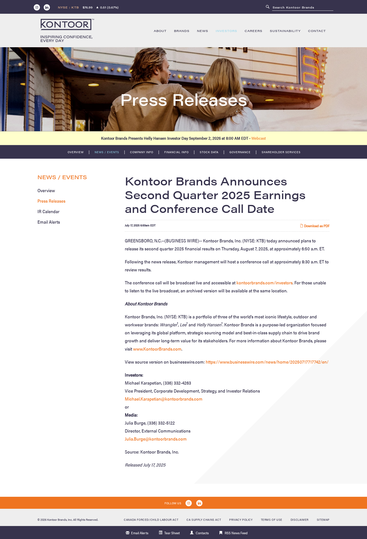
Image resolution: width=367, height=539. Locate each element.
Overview (76, 152)
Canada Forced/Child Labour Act (151, 519)
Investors (226, 30)
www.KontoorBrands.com (157, 349)
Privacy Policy (240, 519)
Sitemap (323, 519)
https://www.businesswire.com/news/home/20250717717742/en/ (267, 362)
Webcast (258, 138)
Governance (240, 152)
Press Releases (51, 201)
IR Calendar (48, 211)
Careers (253, 30)
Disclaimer (300, 519)
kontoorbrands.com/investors (264, 282)
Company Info (141, 152)
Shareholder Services (281, 152)
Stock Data (209, 152)
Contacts (202, 532)
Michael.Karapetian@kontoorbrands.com (163, 399)
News (202, 30)
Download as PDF (316, 225)
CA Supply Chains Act (203, 519)
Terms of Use (271, 519)
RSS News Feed (236, 532)
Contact (317, 30)
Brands (181, 30)
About (160, 30)
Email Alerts (48, 222)
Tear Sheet (172, 532)
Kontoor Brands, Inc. (59, 519)
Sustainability (285, 30)
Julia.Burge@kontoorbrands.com (156, 439)
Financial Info (176, 152)
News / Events (107, 152)
